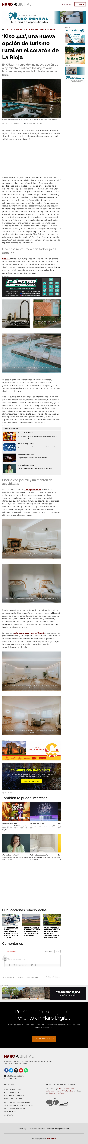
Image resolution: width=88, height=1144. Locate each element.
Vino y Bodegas (47, 29)
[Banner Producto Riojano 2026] (44, 998)
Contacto (8, 1115)
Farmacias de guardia (13, 1099)
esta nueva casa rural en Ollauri (29, 633)
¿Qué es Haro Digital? (13, 1089)
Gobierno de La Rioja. (56, 1093)
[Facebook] (6, 1070)
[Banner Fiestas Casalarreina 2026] (75, 63)
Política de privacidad (37, 1129)
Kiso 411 (6, 259)
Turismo (35, 29)
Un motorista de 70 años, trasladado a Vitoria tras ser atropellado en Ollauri (11, 933)
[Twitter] (11, 1070)
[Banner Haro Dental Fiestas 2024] (75, 82)
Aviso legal (23, 1129)
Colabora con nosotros (15, 1108)
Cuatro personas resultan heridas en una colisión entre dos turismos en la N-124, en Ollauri (52, 933)
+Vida (7, 29)
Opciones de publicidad (14, 1096)
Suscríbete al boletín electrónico (19, 1105)
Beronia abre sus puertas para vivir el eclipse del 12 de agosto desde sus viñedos (32, 932)
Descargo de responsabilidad (58, 1129)
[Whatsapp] (26, 1070)
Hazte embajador (11, 1092)
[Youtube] (21, 1070)
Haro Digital (51, 1138)
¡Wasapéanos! (10, 1112)
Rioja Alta (25, 29)
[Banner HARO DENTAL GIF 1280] (44, 23)
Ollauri (8, 793)
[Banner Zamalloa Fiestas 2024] (75, 44)
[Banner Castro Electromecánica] (31, 295)
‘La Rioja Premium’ (32, 489)
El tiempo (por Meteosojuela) (17, 1102)
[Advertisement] (31, 158)
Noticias (15, 29)
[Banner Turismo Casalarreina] (31, 759)
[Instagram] (16, 1070)
